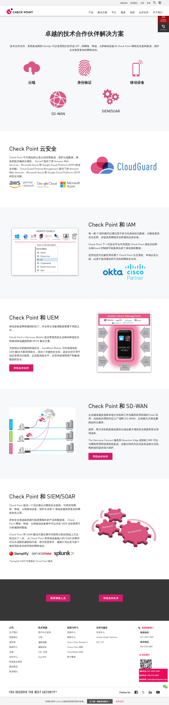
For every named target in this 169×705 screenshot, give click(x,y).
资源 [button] (132, 12)
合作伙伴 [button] (144, 12)
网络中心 (71, 637)
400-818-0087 (146, 646)
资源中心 (71, 632)
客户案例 (71, 656)
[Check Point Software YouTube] (158, 692)
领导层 (12, 642)
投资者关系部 (15, 661)
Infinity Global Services (106, 637)
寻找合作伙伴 (21, 368)
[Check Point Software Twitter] (143, 692)
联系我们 (134, 3)
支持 (142, 3)
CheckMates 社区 (75, 651)
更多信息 (120, 701)
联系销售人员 (58, 598)
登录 (149, 3)
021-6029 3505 (146, 636)
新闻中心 (13, 646)
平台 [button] (114, 12)
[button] (154, 2)
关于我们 (13, 632)
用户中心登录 (44, 632)
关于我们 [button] (157, 12)
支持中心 (100, 632)
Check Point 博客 (75, 646)
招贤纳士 (13, 637)
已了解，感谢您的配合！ (100, 701)
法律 (11, 651)
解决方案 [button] (102, 12)
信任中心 (13, 656)
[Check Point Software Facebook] (136, 692)
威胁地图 (42, 642)
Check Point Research (77, 642)
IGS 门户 (100, 642)
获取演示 (124, 3)
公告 (40, 637)
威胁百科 (42, 646)
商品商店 (13, 666)
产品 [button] (91, 12)
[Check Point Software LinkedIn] (150, 692)
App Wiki (42, 656)
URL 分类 (42, 651)
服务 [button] (123, 12)
